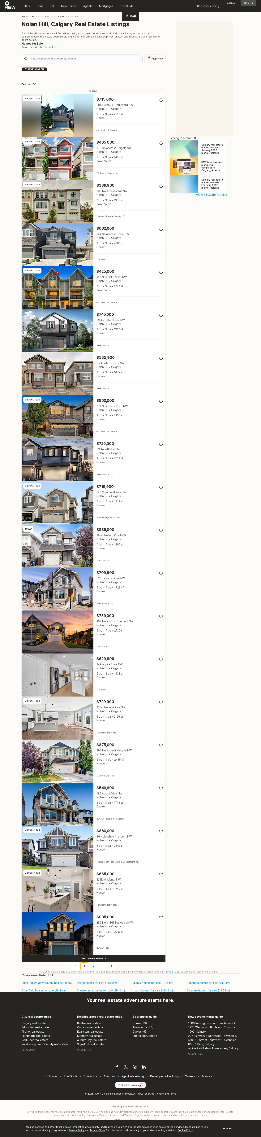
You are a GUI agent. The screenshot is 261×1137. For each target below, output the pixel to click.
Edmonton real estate (35, 1027)
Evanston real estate (90, 1031)
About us (109, 1076)
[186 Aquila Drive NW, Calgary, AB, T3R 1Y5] (93, 804)
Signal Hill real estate (90, 1044)
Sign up (248, 3)
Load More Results (93, 958)
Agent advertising (132, 1076)
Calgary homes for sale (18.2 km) (152, 983)
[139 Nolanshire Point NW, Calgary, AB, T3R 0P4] (93, 416)
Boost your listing (208, 6)
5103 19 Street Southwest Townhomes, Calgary (214, 1040)
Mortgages (106, 6)
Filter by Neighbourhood (37, 47)
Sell (52, 6)
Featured (27, 84)
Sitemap (206, 1076)
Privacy (160, 1093)
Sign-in (230, 3)
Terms (172, 1093)
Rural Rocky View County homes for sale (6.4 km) (48, 983)
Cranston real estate (90, 1027)
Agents (87, 6)
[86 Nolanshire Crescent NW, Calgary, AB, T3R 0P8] (93, 847)
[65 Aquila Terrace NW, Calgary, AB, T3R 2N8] (93, 373)
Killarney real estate (89, 1035)
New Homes (68, 6)
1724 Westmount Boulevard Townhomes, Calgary (214, 1027)
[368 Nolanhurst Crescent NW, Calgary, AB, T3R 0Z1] (93, 632)
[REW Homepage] (10, 6)
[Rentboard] (137, 1084)
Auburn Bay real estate (91, 1040)
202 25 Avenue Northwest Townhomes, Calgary (214, 1035)
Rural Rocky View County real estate (45, 1044)
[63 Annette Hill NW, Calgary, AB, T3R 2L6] (93, 459)
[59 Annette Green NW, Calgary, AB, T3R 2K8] (93, 330)
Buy (27, 6)
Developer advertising (164, 1076)
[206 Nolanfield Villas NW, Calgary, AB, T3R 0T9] (93, 201)
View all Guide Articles (211, 195)
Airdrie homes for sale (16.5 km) (97, 983)
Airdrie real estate (33, 1031)
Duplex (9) (139, 1031)
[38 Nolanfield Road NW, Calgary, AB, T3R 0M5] (93, 545)
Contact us (90, 1076)
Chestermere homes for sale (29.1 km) (101, 990)
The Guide (127, 6)
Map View (157, 58)
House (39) (140, 1023)
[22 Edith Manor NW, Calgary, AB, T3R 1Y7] (93, 890)
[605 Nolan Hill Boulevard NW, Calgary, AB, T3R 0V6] (93, 115)
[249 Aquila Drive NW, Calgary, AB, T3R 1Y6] (93, 675)
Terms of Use (171, 971)
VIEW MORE (29, 1050)
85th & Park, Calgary (201, 1044)
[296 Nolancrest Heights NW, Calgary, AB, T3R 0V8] (93, 761)
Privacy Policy (76, 1130)
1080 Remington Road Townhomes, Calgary (214, 1023)
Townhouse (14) (143, 1027)
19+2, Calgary (197, 1031)
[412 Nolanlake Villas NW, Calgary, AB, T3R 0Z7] (93, 287)
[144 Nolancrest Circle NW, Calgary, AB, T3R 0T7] (93, 244)
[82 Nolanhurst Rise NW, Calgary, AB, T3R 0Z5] (93, 718)
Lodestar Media (123, 1093)
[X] (126, 1067)
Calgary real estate (34, 1023)
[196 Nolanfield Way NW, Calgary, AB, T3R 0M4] (93, 502)
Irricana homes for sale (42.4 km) (152, 990)
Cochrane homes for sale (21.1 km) (208, 983)
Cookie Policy (185, 1130)
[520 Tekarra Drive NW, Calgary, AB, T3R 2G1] (93, 588)
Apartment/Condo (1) (146, 1035)
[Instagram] (135, 1067)
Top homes (50, 1076)
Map (133, 16)
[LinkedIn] (144, 1067)
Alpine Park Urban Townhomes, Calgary (213, 1048)
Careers (190, 1076)
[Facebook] (117, 1067)
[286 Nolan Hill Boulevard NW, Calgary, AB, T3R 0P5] (93, 933)
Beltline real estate (89, 1023)
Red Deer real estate (35, 1040)
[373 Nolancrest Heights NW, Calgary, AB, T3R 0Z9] (93, 158)
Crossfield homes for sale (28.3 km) (44, 990)
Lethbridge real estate (36, 1035)
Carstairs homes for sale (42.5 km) (208, 990)
